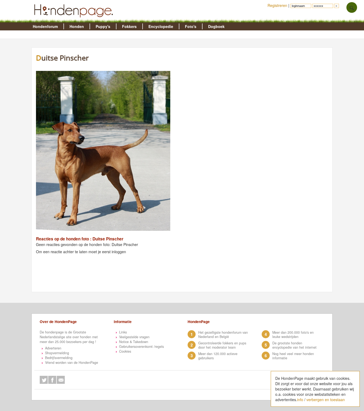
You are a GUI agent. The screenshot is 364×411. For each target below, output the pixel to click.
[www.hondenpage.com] (75, 19)
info (300, 399)
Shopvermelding (57, 352)
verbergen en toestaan (325, 399)
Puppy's (103, 26)
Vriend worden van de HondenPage (71, 362)
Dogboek (216, 26)
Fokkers (129, 26)
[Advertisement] (283, 92)
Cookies (125, 351)
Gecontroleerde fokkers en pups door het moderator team (222, 345)
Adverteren (53, 348)
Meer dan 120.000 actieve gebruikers (217, 355)
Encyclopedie (160, 26)
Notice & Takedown (133, 341)
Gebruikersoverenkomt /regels (141, 346)
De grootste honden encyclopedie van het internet (294, 345)
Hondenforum (45, 26)
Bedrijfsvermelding (58, 357)
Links (123, 332)
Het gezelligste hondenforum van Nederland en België (223, 334)
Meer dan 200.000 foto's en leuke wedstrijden (293, 334)
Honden (77, 26)
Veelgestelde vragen (134, 337)
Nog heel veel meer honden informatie (293, 355)
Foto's (190, 26)
